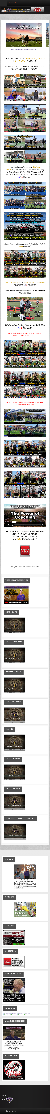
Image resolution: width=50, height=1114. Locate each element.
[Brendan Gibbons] (25, 909)
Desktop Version (11, 1111)
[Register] (14, 961)
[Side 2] (14, 990)
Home (3, 1099)
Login (4, 1095)
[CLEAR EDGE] (14, 937)
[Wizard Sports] (14, 1070)
